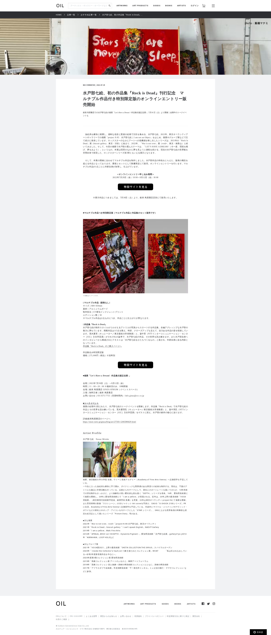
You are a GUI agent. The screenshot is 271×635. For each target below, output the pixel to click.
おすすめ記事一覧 (89, 15)
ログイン (195, 6)
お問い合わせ (125, 616)
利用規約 (138, 616)
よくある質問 (91, 616)
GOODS (156, 6)
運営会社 (196, 616)
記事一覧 (71, 15)
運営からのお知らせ (108, 616)
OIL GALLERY (76, 616)
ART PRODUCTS (140, 6)
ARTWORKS (122, 6)
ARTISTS (181, 6)
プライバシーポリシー (154, 616)
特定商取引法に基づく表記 (178, 616)
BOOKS (168, 6)
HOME (59, 15)
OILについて (61, 616)
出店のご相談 (61, 619)
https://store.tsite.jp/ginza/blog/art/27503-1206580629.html (109, 422)
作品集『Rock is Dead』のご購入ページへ (102, 346)
